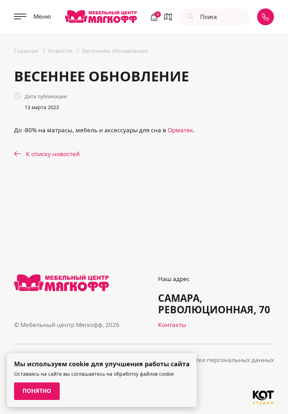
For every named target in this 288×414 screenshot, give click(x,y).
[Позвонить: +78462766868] (265, 16)
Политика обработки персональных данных (209, 360)
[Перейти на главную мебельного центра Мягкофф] (101, 16)
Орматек (180, 130)
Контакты (172, 325)
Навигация (168, 17)
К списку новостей (53, 154)
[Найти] (189, 16)
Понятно (36, 391)
